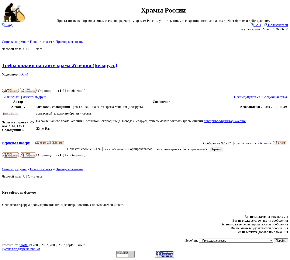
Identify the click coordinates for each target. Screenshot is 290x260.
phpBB (23, 245)
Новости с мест (41, 41)
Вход (8, 25)
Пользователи (277, 25)
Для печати (12, 97)
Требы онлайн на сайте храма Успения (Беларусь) (59, 65)
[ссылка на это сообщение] (252, 143)
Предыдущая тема (247, 97)
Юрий (23, 74)
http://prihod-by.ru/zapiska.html (225, 121)
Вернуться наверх (16, 143)
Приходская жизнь (69, 41)
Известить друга (34, 97)
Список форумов (14, 41)
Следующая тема (274, 97)
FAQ (257, 25)
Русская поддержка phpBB (21, 249)
